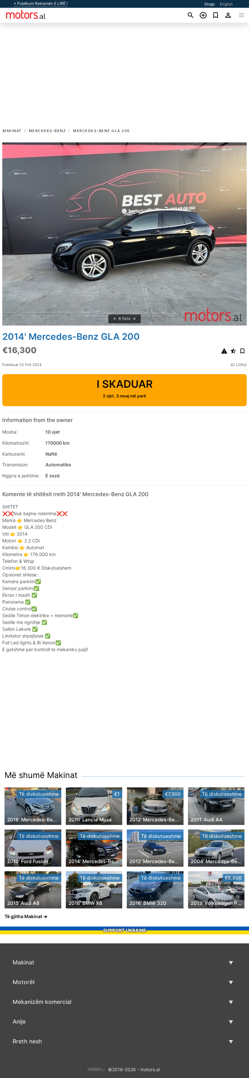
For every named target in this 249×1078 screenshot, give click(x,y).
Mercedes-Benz (47, 130)
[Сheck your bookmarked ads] (215, 15)
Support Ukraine (124, 930)
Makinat (12, 130)
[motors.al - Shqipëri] (96, 1069)
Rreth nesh (27, 1041)
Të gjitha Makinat (23, 916)
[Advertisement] (124, 78)
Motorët (24, 982)
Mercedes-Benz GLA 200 (101, 130)
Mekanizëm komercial (42, 1001)
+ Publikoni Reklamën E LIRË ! (40, 3)
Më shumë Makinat (41, 775)
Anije (19, 1021)
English (226, 4)
